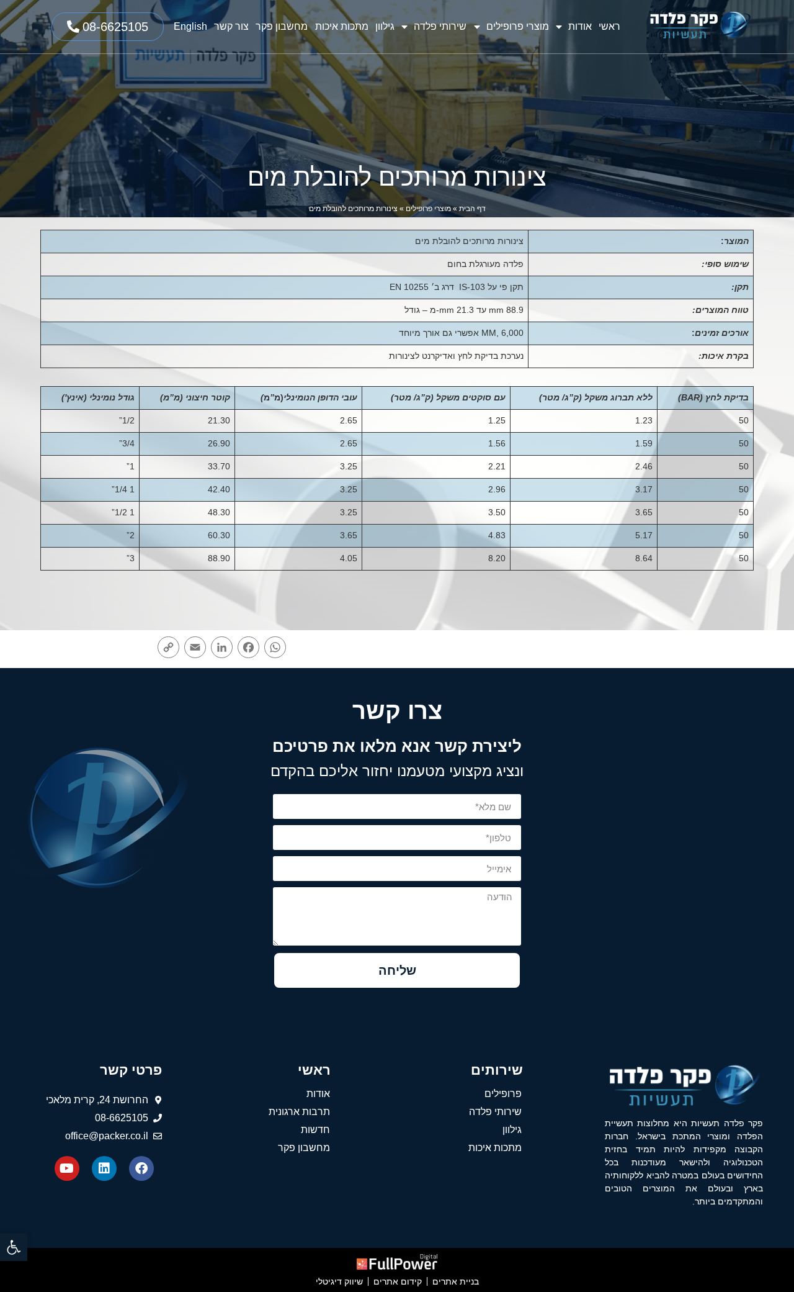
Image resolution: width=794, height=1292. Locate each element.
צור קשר (231, 26)
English (190, 26)
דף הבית (472, 208)
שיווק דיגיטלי (339, 1281)
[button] (13, 1247)
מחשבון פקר (282, 26)
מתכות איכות (341, 26)
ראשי (609, 26)
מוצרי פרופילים (517, 26)
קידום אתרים (397, 1281)
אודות (580, 26)
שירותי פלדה (440, 26)
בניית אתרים (455, 1281)
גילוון (385, 26)
